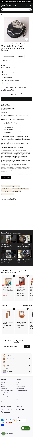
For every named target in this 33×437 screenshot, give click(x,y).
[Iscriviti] (27, 346)
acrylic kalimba (15, 186)
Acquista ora (16, 99)
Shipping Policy (4, 394)
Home (17, 382)
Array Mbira (8, 132)
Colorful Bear (20, 56)
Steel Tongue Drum (20, 386)
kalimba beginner (7, 191)
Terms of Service (5, 398)
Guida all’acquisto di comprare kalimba (13, 272)
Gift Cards (18, 401)
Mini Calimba (8, 126)
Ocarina (18, 394)
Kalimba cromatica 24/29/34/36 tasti (15, 131)
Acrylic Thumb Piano (7, 188)
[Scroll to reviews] (16, 52)
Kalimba (18, 384)
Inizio (2, 14)
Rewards (3, 384)
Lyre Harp (18, 392)
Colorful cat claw (7, 60)
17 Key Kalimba (6, 186)
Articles (3, 386)
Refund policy (4, 396)
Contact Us (4, 388)
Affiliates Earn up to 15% (7, 390)
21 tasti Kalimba (9, 129)
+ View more (6, 177)
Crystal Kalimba (18, 188)
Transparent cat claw (8, 56)
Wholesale (19, 399)
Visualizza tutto (27, 305)
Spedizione (3, 90)
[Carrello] (27, 5)
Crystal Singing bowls (21, 390)
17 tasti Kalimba (9, 127)
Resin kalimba (17, 191)
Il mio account (4, 401)
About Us (3, 399)
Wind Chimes (19, 396)
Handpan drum (20, 388)
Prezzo (3, 65)
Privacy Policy (4, 392)
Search (3, 382)
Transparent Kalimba (7, 194)
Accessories (19, 398)
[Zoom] (26, 39)
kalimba (26, 188)
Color (3, 54)
